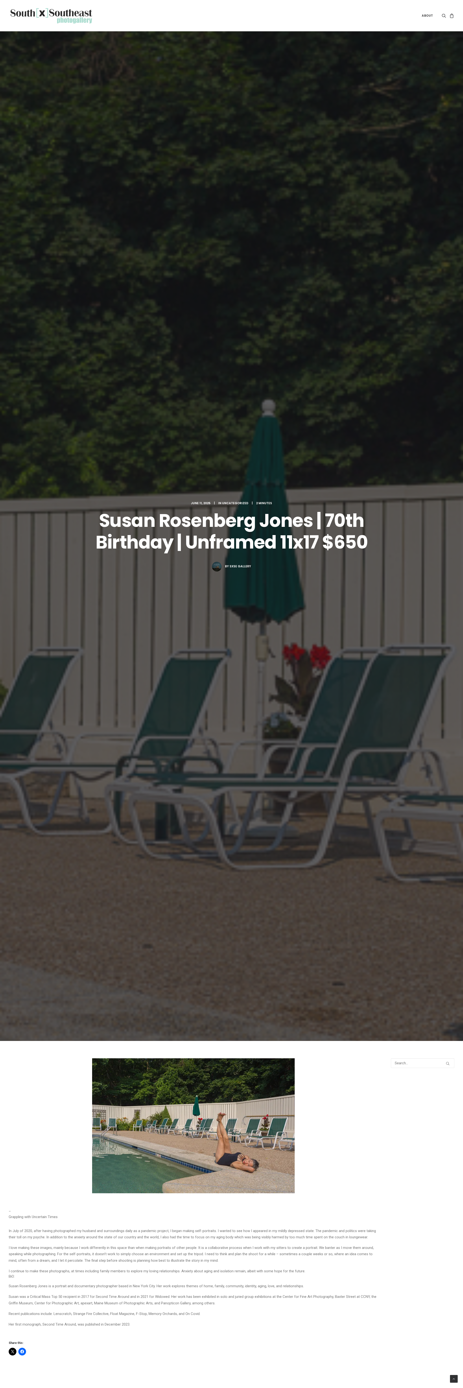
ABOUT (427, 15)
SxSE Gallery (240, 566)
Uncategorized (235, 503)
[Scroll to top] (454, 1378)
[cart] (451, 15)
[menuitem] (425, 15)
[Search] (422, 1063)
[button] (445, 15)
